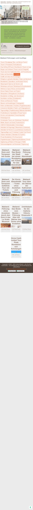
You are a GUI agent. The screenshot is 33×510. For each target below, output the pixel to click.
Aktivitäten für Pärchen (7, 130)
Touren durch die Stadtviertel (8, 72)
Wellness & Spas (5, 88)
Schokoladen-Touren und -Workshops (11, 120)
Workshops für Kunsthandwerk (22, 86)
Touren (3, 62)
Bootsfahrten (4, 81)
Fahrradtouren (17, 64)
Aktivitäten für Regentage (8, 127)
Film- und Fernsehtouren (24, 72)
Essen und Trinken (15, 91)
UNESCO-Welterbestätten (8, 125)
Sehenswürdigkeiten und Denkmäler (11, 144)
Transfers (16, 105)
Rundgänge (9, 62)
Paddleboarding (14, 110)
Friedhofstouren (5, 113)
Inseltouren (27, 130)
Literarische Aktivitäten (7, 108)
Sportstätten (14, 113)
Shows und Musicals (6, 101)
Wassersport (4, 84)
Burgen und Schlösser (7, 69)
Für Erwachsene (17, 137)
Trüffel (23, 142)
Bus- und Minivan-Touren (20, 62)
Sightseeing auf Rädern (7, 142)
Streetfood (25, 120)
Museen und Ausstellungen (8, 103)
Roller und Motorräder (7, 105)
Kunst (28, 139)
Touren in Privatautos (6, 64)
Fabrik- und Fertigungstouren (22, 108)
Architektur (17, 74)
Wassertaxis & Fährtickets (23, 127)
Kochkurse (21, 93)
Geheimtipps (19, 125)
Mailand (3, 1)
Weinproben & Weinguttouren (9, 93)
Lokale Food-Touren (25, 132)
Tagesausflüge (5, 110)
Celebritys (15, 132)
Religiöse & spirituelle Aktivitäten (10, 79)
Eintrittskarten (17, 98)
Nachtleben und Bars (6, 98)
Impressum (10, 269)
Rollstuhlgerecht (5, 117)
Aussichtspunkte (20, 115)
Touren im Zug (27, 67)
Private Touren (22, 113)
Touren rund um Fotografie (21, 69)
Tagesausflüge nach (6, 132)
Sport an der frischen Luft (15, 84)
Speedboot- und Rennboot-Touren (18, 81)
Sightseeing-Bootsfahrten (19, 139)
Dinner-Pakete (5, 91)
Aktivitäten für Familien (18, 134)
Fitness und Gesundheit (17, 88)
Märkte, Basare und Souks (8, 122)
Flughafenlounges (6, 139)
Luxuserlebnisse (18, 130)
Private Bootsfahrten (6, 137)
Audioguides (20, 103)
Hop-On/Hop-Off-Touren (7, 67)
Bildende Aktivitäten (25, 110)
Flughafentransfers (25, 105)
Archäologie (16, 76)
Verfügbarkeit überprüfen (22, 46)
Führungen (18, 142)
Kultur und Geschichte (7, 74)
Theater (15, 101)
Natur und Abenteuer (25, 79)
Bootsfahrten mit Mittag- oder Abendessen (12, 96)
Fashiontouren (20, 122)
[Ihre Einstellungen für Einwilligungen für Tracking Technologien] (30, 507)
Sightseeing (25, 144)
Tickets (9, 1)
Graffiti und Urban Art (6, 76)
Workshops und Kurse (7, 86)
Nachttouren (18, 67)
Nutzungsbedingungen (20, 269)
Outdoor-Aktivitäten (6, 134)
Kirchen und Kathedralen (7, 115)
